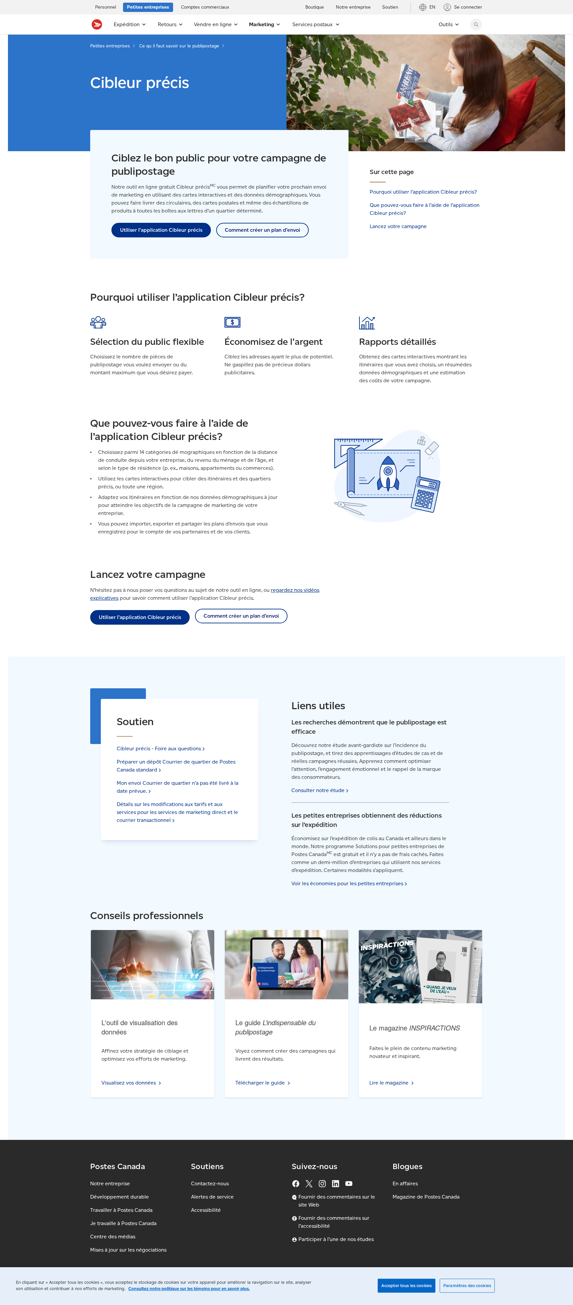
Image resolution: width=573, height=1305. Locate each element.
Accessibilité (206, 1210)
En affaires (405, 1183)
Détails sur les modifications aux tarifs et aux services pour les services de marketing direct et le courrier (177, 812)
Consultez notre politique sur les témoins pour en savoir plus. (189, 1288)
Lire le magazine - (417, 948)
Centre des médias (112, 1236)
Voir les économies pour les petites (347, 883)
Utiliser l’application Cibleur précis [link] (161, 230)
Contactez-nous (210, 1183)
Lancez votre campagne (398, 226)
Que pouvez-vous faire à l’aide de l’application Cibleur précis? (424, 209)
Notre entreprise (110, 1183)
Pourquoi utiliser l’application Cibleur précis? (423, 192)
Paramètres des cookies (467, 1285)
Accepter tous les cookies (406, 1285)
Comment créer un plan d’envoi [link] (262, 230)
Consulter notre (318, 790)
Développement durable (119, 1197)
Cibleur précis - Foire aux (159, 748)
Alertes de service (212, 1197)
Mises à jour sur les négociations (128, 1250)
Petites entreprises (110, 46)
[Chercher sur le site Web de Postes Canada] (476, 25)
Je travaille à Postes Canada (123, 1223)
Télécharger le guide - (284, 948)
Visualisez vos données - (151, 948)
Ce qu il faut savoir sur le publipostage (179, 46)
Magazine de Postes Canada (426, 1197)
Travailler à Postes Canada (121, 1210)
